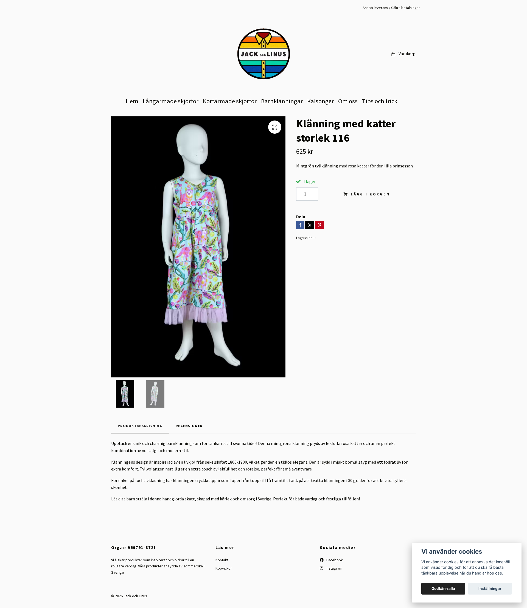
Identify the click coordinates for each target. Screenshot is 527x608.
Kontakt (221, 559)
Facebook (334, 559)
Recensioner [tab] (189, 426)
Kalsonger (320, 101)
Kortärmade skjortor (230, 101)
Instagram (333, 568)
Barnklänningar (282, 101)
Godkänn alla (443, 588)
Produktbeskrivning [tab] (140, 426)
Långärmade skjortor (170, 101)
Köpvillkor (223, 568)
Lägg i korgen (370, 194)
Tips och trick (379, 101)
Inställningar (489, 588)
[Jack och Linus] (263, 54)
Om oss (348, 101)
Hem (132, 101)
